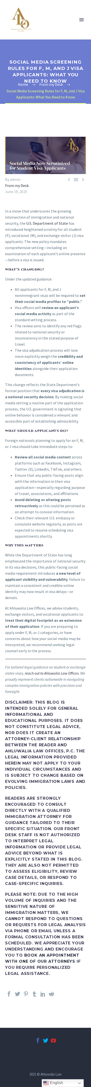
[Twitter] (17, 996)
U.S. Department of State (46, 223)
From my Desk (17, 185)
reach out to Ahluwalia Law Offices (52, 673)
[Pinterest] (26, 996)
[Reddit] (51, 996)
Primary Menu (81, 19)
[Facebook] (9, 996)
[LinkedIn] (43, 996)
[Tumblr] (34, 996)
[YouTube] (53, 1043)
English (56, 1083)
